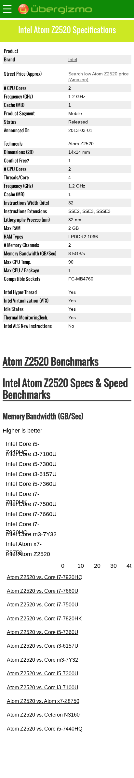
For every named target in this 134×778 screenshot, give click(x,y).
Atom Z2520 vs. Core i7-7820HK (44, 618)
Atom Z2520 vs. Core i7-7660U (42, 591)
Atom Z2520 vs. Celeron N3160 (43, 715)
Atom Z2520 (81, 51)
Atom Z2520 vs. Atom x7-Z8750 (43, 701)
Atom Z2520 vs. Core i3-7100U (42, 687)
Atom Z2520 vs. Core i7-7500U (42, 604)
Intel (72, 59)
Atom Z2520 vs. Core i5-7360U (42, 632)
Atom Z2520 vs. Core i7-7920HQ (44, 577)
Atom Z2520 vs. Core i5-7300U (42, 673)
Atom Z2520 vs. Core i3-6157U (42, 646)
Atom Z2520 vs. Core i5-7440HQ (44, 729)
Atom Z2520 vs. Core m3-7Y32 (42, 660)
